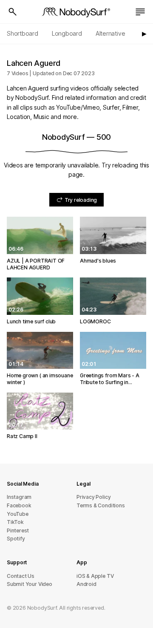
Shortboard (22, 33)
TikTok (15, 522)
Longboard (67, 33)
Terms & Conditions (100, 505)
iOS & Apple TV (94, 576)
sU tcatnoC (20, 576)
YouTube (17, 514)
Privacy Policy (93, 497)
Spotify (16, 538)
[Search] (13, 12)
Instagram (19, 497)
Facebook (19, 505)
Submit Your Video (29, 584)
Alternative (110, 33)
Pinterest (18, 530)
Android (86, 584)
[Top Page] (76, 12)
